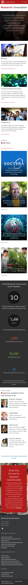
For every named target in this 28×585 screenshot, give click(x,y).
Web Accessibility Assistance (7, 583)
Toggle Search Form (22, 2)
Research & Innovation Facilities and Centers (11, 539)
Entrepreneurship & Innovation (8, 102)
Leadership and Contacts (6, 537)
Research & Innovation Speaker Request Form (11, 563)
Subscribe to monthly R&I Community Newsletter (12, 564)
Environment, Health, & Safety (7, 546)
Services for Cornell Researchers (8, 68)
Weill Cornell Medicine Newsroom (8, 559)
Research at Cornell (5, 557)
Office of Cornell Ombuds (7, 576)
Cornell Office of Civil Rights (7, 572)
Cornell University (5, 581)
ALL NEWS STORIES (6, 148)
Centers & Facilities (5, 134)
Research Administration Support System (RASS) (12, 542)
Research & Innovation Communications (10, 561)
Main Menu (25, 2)
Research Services (5, 540)
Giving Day (18, 508)
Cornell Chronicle (5, 555)
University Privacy (18, 581)
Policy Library (4, 547)
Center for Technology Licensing (8, 544)
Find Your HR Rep (5, 574)
